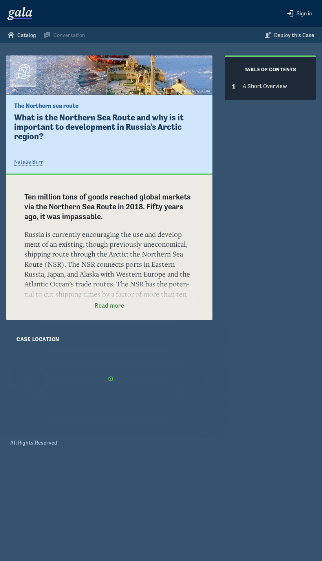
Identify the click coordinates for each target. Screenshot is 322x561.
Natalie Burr (28, 162)
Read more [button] (109, 305)
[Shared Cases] (23, 71)
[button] (299, 13)
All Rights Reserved (33, 442)
